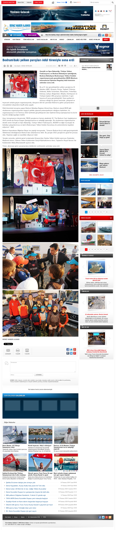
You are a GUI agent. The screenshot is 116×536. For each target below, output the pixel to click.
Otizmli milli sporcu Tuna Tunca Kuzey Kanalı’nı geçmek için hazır (29, 505)
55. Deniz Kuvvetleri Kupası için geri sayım (21, 511)
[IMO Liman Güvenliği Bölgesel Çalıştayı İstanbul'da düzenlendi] (96, 338)
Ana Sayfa (8, 517)
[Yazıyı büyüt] (75, 66)
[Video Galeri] (30, 35)
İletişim (23, 517)
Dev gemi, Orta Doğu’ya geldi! (105, 136)
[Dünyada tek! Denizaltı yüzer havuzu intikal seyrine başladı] (104, 190)
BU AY (102, 175)
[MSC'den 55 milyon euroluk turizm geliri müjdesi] (88, 203)
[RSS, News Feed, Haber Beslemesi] (110, 35)
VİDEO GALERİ (86, 218)
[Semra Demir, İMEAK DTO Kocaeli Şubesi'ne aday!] (89, 151)
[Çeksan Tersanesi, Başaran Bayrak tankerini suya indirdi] (88, 227)
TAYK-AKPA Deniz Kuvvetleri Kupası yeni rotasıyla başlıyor (27, 498)
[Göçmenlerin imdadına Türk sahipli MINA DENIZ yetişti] (88, 240)
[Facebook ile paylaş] (99, 35)
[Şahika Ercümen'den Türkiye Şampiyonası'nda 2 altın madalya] (14, 462)
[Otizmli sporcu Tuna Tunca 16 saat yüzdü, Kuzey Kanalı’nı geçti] (40, 462)
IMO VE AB (85, 327)
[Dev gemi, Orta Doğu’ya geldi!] (89, 137)
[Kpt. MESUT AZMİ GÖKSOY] (109, 67)
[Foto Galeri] (16, 35)
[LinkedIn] (71, 353)
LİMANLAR (85, 291)
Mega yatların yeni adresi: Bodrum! (104, 165)
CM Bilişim (28, 524)
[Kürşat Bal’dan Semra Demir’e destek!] (89, 123)
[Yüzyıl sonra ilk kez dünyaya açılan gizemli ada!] (96, 267)
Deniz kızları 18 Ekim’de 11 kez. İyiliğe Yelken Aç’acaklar (26, 489)
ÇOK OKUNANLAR (87, 114)
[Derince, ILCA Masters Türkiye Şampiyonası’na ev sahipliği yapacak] (66, 434)
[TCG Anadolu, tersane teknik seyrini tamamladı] (104, 227)
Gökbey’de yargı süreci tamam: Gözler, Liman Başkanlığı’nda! (67, 35)
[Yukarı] (27, 351)
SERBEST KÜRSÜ (88, 255)
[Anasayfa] (5, 35)
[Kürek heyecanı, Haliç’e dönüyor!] (40, 434)
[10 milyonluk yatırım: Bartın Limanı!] (96, 302)
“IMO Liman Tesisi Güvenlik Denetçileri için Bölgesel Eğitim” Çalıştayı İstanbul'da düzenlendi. (96, 353)
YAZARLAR (84, 60)
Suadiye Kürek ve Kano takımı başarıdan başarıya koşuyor (27, 501)
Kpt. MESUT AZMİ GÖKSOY (91, 67)
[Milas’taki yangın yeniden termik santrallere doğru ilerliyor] (104, 240)
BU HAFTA (96, 175)
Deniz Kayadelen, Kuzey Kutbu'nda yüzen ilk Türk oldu (25, 486)
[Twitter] (8, 66)
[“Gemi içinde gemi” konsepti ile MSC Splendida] (88, 190)
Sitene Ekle (21, 2)
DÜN (90, 175)
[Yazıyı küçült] (70, 66)
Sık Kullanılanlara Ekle (34, 517)
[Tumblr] (67, 353)
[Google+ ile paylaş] (106, 35)
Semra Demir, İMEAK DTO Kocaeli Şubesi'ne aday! (105, 152)
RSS (44, 517)
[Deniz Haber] (16, 32)
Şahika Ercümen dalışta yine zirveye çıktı (20, 482)
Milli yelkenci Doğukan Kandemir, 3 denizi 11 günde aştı (26, 495)
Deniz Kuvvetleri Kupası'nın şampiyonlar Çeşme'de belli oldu (27, 492)
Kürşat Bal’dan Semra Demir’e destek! (105, 123)
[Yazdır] (65, 66)
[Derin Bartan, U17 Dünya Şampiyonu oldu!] (14, 434)
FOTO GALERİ (85, 180)
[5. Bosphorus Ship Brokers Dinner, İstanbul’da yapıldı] (104, 203)
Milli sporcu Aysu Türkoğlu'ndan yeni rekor (21, 508)
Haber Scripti (20, 524)
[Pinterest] (74, 353)
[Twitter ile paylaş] (103, 35)
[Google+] (11, 66)
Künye (16, 517)
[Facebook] (5, 66)
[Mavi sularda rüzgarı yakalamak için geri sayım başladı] (66, 462)
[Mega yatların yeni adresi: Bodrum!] (89, 165)
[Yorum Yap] (59, 66)
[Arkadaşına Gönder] (62, 66)
